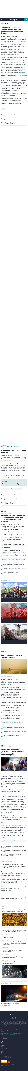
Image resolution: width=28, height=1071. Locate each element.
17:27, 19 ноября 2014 (5, 25)
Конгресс (10, 841)
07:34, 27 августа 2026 (6, 448)
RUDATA (2, 1052)
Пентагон (16, 841)
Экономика (4, 23)
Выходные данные (5, 1065)
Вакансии (22, 1012)
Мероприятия (12, 1014)
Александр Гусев (6, 488)
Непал (7, 380)
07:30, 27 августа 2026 (6, 513)
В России (4, 445)
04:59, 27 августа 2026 (6, 746)
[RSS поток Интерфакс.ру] (8, 1057)
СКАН (2, 1051)
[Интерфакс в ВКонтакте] (6, 1057)
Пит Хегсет (23, 841)
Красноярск (15, 722)
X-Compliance (3, 1042)
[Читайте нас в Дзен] (2, 1057)
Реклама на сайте (4, 1014)
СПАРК (2, 1041)
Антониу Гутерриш (6, 377)
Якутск (21, 722)
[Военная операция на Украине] (14, 1001)
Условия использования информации (8, 1064)
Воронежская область (16, 488)
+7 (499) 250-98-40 (8, 1034)
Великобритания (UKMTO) (8, 559)
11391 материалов (5, 1005)
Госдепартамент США (17, 377)
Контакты (3, 1012)
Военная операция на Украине (10, 447)
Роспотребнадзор (6, 722)
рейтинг (4, 108)
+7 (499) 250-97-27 (17, 1034)
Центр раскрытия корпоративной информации (9, 1053)
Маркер (2, 1045)
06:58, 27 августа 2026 (6, 652)
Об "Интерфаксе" (9, 1012)
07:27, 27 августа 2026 (6, 133)
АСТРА (2, 1046)
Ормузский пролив (20, 559)
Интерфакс (14, 19)
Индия (3, 380)
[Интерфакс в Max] (11, 1057)
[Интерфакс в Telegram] (4, 1057)
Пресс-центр (16, 1012)
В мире (3, 132)
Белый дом (4, 841)
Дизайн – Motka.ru (4, 1066)
